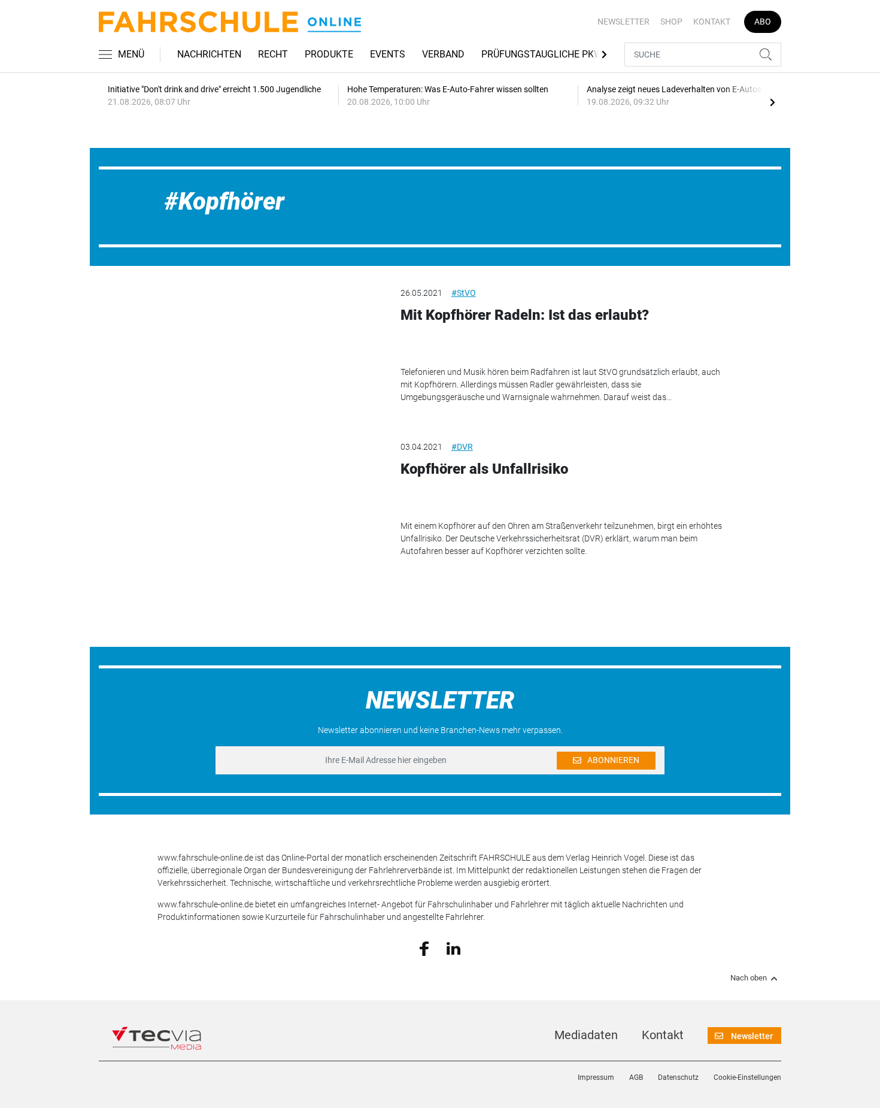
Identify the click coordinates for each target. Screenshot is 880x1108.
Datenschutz (678, 1077)
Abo (762, 21)
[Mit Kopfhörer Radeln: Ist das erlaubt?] (270, 347)
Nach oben (748, 978)
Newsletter (623, 21)
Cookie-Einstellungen (747, 1077)
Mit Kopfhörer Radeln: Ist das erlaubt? (524, 315)
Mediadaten (586, 1035)
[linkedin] (453, 947)
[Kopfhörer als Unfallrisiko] (270, 501)
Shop (671, 21)
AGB (636, 1077)
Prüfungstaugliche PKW (541, 54)
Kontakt (711, 21)
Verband (443, 54)
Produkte (329, 54)
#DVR (462, 447)
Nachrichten (209, 54)
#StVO (463, 293)
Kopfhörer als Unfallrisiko (484, 469)
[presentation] (772, 102)
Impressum (596, 1077)
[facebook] (424, 948)
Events (387, 54)
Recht (273, 54)
